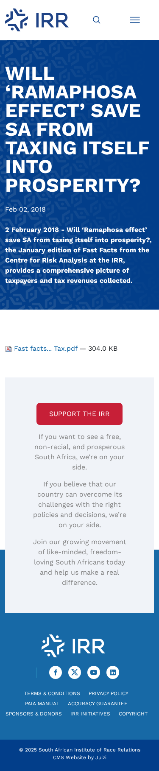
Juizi (100, 757)
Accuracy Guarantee (98, 704)
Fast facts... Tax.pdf (45, 348)
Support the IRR (79, 414)
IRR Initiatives (90, 714)
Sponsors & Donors (34, 714)
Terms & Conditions (52, 693)
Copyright (133, 714)
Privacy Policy (108, 693)
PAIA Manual (42, 704)
